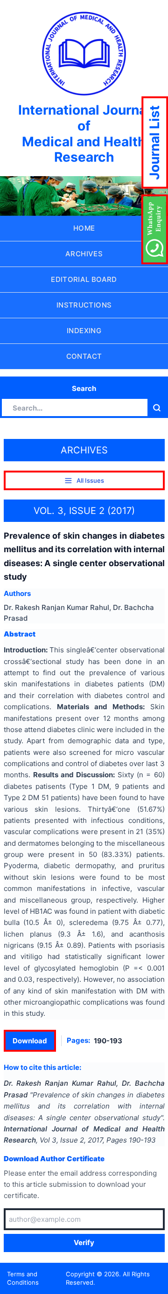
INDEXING (84, 330)
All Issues (90, 480)
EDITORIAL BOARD (84, 279)
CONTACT (84, 356)
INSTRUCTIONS (84, 305)
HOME (84, 228)
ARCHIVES (84, 253)
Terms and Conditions (23, 1278)
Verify (84, 1242)
